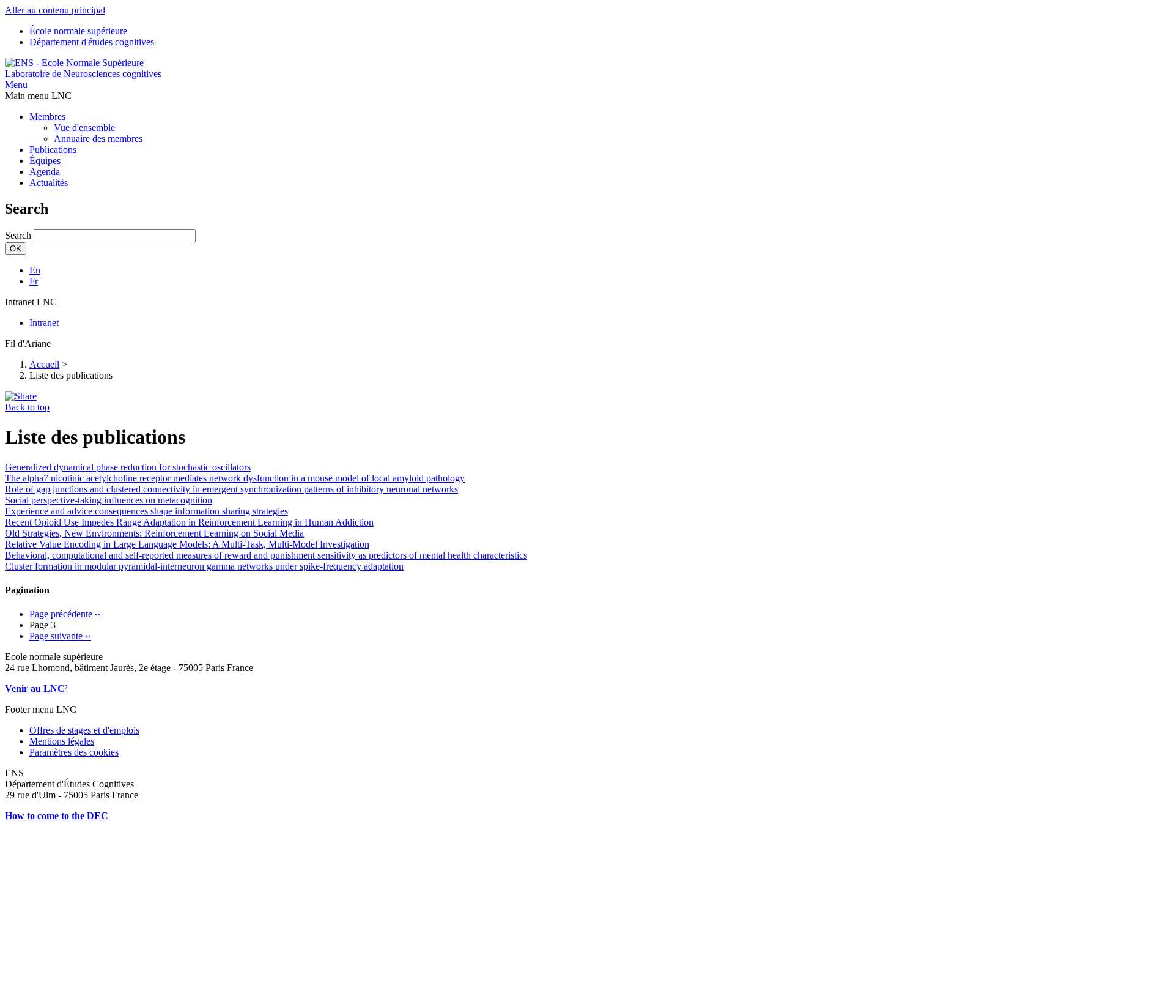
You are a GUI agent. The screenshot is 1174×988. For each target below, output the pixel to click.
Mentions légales (61, 741)
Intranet (44, 323)
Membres (47, 116)
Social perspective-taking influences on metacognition (108, 500)
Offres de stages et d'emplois (84, 730)
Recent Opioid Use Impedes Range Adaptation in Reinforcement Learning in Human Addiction (189, 522)
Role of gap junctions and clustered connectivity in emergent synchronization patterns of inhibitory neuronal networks (231, 489)
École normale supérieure (78, 31)
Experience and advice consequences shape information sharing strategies (146, 511)
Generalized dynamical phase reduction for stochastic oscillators (128, 467)
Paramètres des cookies (74, 752)
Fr (33, 281)
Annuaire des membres (98, 138)
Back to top (27, 407)
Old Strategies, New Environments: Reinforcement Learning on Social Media (154, 533)
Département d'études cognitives (91, 42)
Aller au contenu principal (55, 10)
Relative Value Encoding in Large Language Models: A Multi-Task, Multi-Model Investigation (187, 544)
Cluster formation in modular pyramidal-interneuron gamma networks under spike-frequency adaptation (204, 566)
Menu (16, 85)
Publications (52, 149)
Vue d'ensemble (84, 127)
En (34, 270)
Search (18, 235)
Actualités (48, 182)
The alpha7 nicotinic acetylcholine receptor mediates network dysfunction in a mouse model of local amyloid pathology (235, 478)
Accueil (44, 364)
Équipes (45, 160)
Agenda (44, 171)
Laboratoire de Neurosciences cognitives (83, 74)
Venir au (24, 688)
